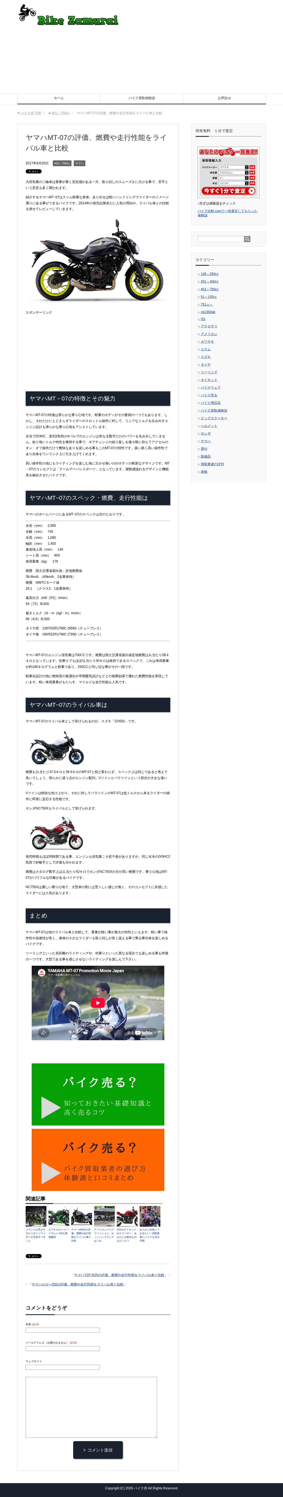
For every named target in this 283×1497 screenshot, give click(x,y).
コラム (206, 349)
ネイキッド (209, 380)
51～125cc (209, 297)
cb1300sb (208, 312)
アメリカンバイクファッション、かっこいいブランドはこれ (104, 1235)
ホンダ (206, 433)
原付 (204, 449)
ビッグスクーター (214, 418)
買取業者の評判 (212, 464)
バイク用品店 (211, 403)
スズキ (206, 357)
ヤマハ (79, 163)
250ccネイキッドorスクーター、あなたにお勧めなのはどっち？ (127, 1235)
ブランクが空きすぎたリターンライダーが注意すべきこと (36, 1235)
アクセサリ (209, 326)
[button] (98, 260)
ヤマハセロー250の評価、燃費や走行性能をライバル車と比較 (77, 1284)
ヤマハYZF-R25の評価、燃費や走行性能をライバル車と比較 (119, 1275)
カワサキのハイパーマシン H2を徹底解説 (58, 1233)
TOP (31, 113)
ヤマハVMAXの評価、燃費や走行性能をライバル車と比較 (81, 1235)
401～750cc (62, 163)
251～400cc (210, 281)
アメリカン (209, 334)
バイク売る (209, 395)
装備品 (206, 456)
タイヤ (206, 364)
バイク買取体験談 (141, 98)
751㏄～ (207, 304)
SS (203, 319)
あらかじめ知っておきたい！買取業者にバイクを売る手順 (150, 1235)
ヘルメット (209, 426)
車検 (204, 472)
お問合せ (224, 98)
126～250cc (210, 274)
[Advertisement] (141, 62)
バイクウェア (211, 387)
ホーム (59, 98)
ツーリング (209, 372)
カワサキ (207, 341)
